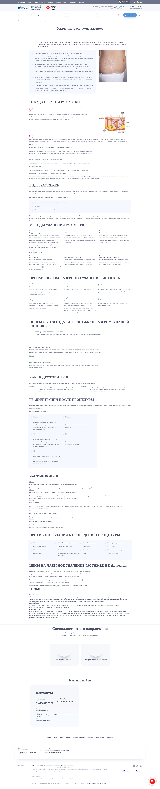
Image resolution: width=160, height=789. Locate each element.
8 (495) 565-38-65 (44, 703)
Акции (36, 2)
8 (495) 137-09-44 (136, 6)
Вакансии (73, 2)
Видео (61, 737)
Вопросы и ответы (61, 2)
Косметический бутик (79, 737)
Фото (55, 737)
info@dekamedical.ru (136, 8)
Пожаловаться (100, 737)
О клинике (21, 2)
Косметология (31, 21)
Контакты (81, 2)
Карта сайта (110, 737)
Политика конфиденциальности (50, 783)
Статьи (34, 783)
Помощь (67, 783)
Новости (50, 2)
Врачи (29, 2)
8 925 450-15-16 (65, 702)
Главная (21, 21)
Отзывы (49, 737)
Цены (43, 2)
